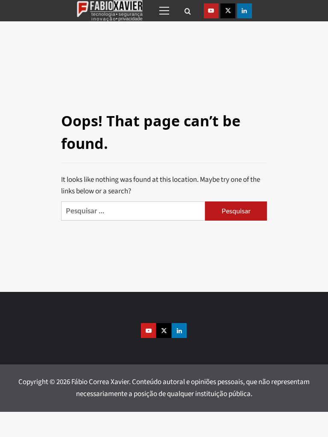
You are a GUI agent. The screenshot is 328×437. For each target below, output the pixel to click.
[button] (163, 10)
